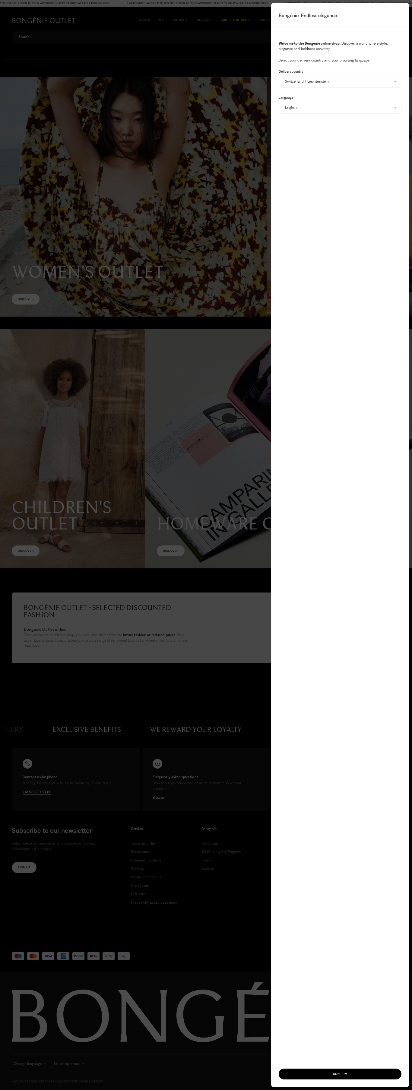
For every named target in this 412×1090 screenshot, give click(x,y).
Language (286, 97)
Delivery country (291, 71)
